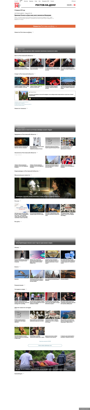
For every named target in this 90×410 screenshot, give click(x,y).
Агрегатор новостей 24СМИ (45, 341)
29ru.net (16, 325)
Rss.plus (52, 1)
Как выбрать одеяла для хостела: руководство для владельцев (23, 104)
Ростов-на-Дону (19, 13)
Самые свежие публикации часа (45, 345)
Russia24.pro (17, 203)
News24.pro (17, 269)
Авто (40, 1)
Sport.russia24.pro (18, 76)
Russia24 (16, 1)
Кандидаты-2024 (45, 1)
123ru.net (73, 1)
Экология (26, 1)
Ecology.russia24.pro (18, 154)
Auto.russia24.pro (18, 57)
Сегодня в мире (20, 289)
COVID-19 (21, 1)
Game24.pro (18, 373)
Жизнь (17, 247)
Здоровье (31, 1)
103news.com (17, 309)
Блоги (16, 267)
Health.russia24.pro (18, 136)
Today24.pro (17, 291)
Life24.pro (16, 249)
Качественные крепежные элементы (19, 105)
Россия (17, 201)
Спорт (36, 1)
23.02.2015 (69, 5)
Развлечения (19, 285)
